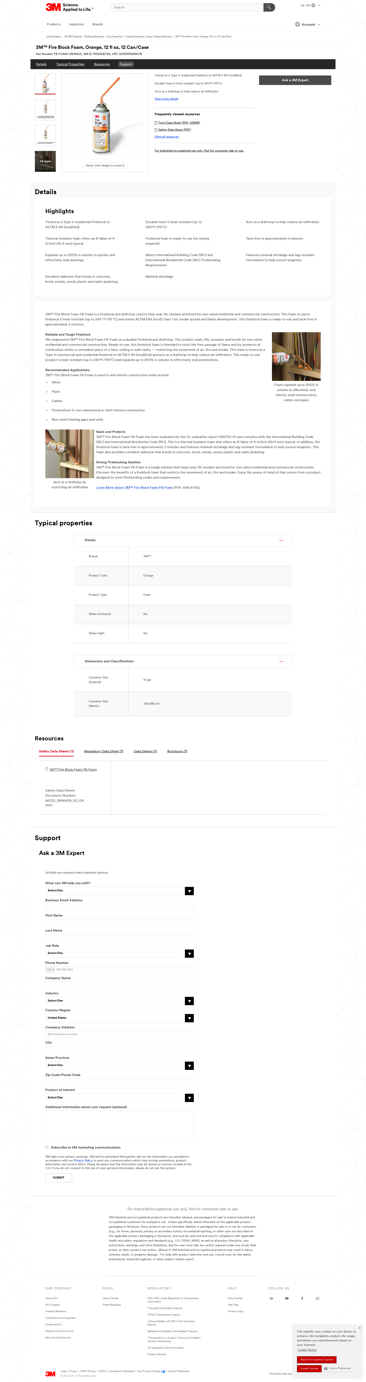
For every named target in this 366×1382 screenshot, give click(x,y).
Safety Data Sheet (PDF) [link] (174, 130)
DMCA (102, 1371)
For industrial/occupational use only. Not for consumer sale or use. (199, 150)
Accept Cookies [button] (309, 1368)
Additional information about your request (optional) (86, 1107)
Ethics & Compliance (58, 1337)
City (48, 1042)
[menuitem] (41, 64)
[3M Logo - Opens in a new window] (70, 7)
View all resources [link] (167, 137)
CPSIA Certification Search (164, 1314)
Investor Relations (55, 1311)
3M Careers (52, 1305)
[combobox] (50, 970)
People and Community (59, 1331)
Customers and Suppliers (60, 1318)
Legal (64, 1371)
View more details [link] (166, 99)
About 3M (51, 1298)
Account (308, 24)
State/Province (57, 1058)
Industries (76, 24)
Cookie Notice (307, 1350)
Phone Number (57, 963)
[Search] (269, 7)
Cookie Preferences (178, 1371)
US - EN (305, 5)
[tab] (56, 751)
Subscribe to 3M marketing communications (86, 1147)
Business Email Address (64, 900)
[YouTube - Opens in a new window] (287, 1298)
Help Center (235, 1298)
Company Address (60, 1027)
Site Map (233, 1305)
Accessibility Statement (121, 1371)
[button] (337, 1368)
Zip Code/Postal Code (62, 1075)
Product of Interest (60, 1090)
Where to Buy (236, 1311)
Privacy (73, 1371)
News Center (111, 1298)
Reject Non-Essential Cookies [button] (317, 1360)
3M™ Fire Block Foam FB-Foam (73, 769)
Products (54, 24)
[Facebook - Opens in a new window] (302, 1298)
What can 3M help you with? (67, 883)
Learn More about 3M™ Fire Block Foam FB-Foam (134, 488)
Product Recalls (157, 1354)
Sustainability (53, 1324)
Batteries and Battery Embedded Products (172, 1331)
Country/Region (58, 1010)
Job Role (52, 946)
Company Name (58, 978)
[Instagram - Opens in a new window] (317, 1298)
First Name (53, 915)
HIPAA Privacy (88, 1371)
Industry (51, 993)
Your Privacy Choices (148, 1371)
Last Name (53, 930)
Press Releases (112, 1305)
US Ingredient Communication (166, 1347)
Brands (98, 24)
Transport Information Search (165, 1308)
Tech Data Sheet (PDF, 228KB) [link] (179, 123)
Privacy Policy (83, 1160)
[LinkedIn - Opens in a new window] (271, 1298)
